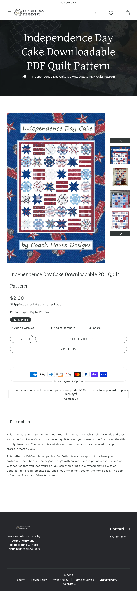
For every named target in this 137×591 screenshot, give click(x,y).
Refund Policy (39, 579)
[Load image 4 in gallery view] (120, 220)
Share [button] (97, 327)
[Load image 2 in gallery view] (120, 177)
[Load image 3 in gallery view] (120, 199)
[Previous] (120, 140)
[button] (9, 12)
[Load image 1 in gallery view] (120, 155)
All (24, 76)
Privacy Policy (60, 579)
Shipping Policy (108, 579)
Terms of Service (84, 579)
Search (21, 579)
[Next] (120, 233)
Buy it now (69, 348)
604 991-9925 (118, 537)
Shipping (17, 304)
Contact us (70, 584)
